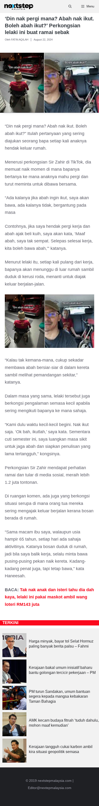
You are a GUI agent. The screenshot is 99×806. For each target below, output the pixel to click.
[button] (70, 6)
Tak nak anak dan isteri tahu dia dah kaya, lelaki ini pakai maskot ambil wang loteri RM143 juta (49, 597)
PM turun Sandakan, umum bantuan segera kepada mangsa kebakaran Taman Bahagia (59, 696)
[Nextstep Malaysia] (18, 6)
